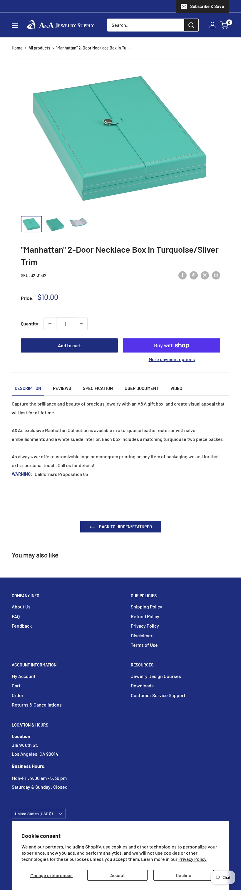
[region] (120, 227)
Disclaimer (142, 635)
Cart (16, 685)
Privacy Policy (192, 859)
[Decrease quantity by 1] (50, 323)
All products (39, 47)
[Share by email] (216, 274)
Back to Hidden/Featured (125, 526)
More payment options (172, 359)
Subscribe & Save (207, 6)
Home (17, 47)
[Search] (191, 25)
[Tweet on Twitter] (205, 274)
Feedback (22, 625)
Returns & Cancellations (37, 704)
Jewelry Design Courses (156, 676)
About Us (21, 606)
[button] (224, 25)
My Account (24, 676)
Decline (183, 875)
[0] (224, 25)
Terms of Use (144, 645)
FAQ (16, 616)
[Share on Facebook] (182, 274)
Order (18, 695)
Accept (117, 875)
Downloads (142, 685)
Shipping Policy (146, 606)
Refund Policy (145, 616)
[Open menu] (15, 25)
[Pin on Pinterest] (194, 274)
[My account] (212, 25)
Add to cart (69, 345)
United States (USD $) (34, 813)
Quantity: (30, 323)
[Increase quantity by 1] (81, 323)
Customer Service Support (158, 695)
